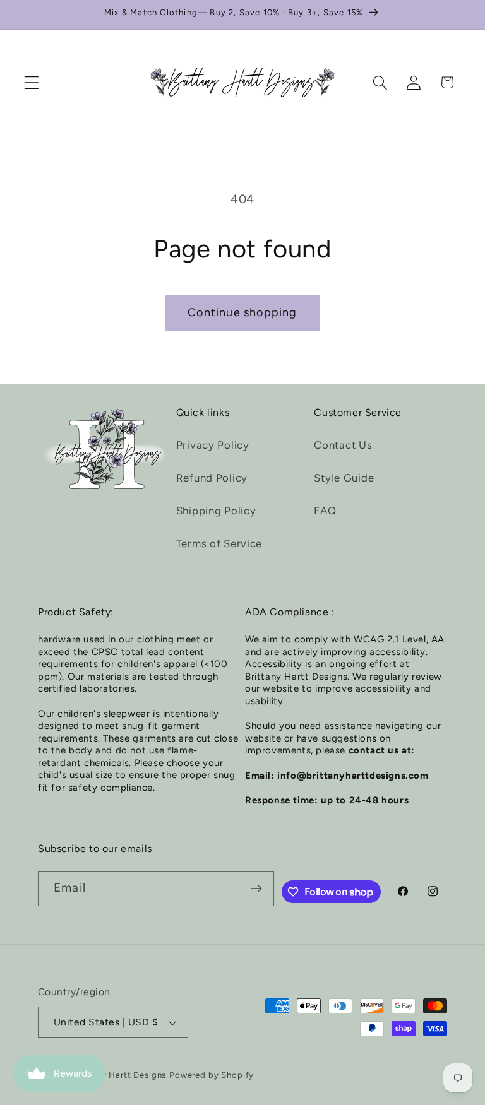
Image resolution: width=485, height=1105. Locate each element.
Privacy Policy (212, 445)
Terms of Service (219, 543)
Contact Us (343, 445)
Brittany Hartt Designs (119, 1075)
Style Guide (344, 477)
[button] (32, 82)
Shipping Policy (216, 510)
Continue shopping (242, 312)
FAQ (325, 510)
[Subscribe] (256, 888)
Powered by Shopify (211, 1075)
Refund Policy (212, 477)
